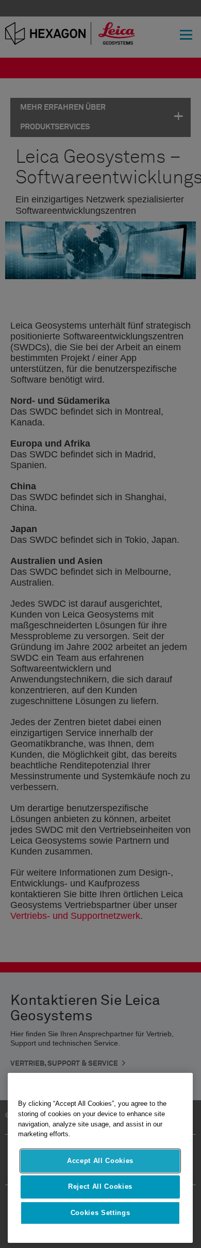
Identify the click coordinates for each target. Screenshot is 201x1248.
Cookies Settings (100, 1213)
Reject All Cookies (100, 1186)
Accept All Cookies (100, 1161)
